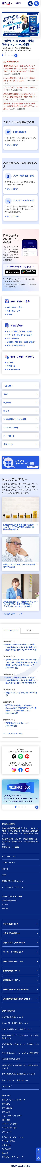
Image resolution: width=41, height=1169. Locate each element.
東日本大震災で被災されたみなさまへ (17, 999)
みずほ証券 (6, 1112)
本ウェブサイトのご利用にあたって (15, 1080)
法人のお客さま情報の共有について (15, 1023)
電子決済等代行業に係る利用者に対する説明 (18, 1074)
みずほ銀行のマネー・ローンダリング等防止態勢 (20, 1053)
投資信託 (7, 402)
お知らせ (29, 630)
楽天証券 (5, 1153)
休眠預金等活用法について (13, 961)
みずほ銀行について (9, 856)
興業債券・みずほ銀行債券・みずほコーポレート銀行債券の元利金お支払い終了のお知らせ (19, 106)
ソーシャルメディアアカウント (13, 887)
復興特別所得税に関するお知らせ (16, 989)
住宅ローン (8, 444)
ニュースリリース (11, 630)
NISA (5, 394)
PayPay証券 (6, 1149)
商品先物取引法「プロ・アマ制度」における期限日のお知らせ (20, 1036)
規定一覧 (5, 904)
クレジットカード (11, 428)
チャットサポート (38, 1152)
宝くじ (6, 411)
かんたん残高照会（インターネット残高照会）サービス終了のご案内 (19, 80)
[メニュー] (36, 3)
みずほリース (7, 1132)
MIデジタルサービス (9, 1128)
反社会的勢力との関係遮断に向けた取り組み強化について (20, 1066)
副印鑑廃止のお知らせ (11, 980)
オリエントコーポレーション (12, 1137)
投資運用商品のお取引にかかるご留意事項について (20, 1045)
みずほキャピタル (8, 1141)
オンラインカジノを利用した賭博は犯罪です (19, 89)
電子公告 (5, 908)
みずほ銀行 (6, 1104)
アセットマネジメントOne (12, 1116)
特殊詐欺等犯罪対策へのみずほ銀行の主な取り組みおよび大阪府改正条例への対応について (19, 96)
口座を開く (8, 386)
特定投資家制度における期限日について (17, 1029)
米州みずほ (6, 1120)
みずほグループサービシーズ (12, 1157)
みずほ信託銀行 (7, 1108)
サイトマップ (7, 1086)
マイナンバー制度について (13, 952)
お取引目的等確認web (11, 933)
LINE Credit (6, 1145)
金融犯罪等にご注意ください (12, 881)
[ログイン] (30, 3)
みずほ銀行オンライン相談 (14, 419)
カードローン (9, 436)
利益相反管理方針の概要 (11, 1059)
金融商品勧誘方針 (8, 1011)
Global (4, 875)
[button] (2, 55)
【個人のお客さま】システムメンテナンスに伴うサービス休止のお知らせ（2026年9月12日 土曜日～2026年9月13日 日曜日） (19, 70)
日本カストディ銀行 (9, 1124)
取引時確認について (11, 924)
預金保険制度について (11, 971)
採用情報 (5, 869)
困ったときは (38, 1159)
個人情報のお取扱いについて (12, 1017)
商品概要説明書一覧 (9, 900)
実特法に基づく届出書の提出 (14, 943)
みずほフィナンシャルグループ (13, 1100)
